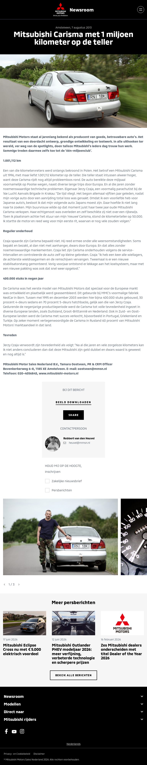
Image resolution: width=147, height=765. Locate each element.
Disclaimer (39, 753)
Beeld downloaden (73, 402)
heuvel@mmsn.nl (79, 442)
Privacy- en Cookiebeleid (17, 753)
